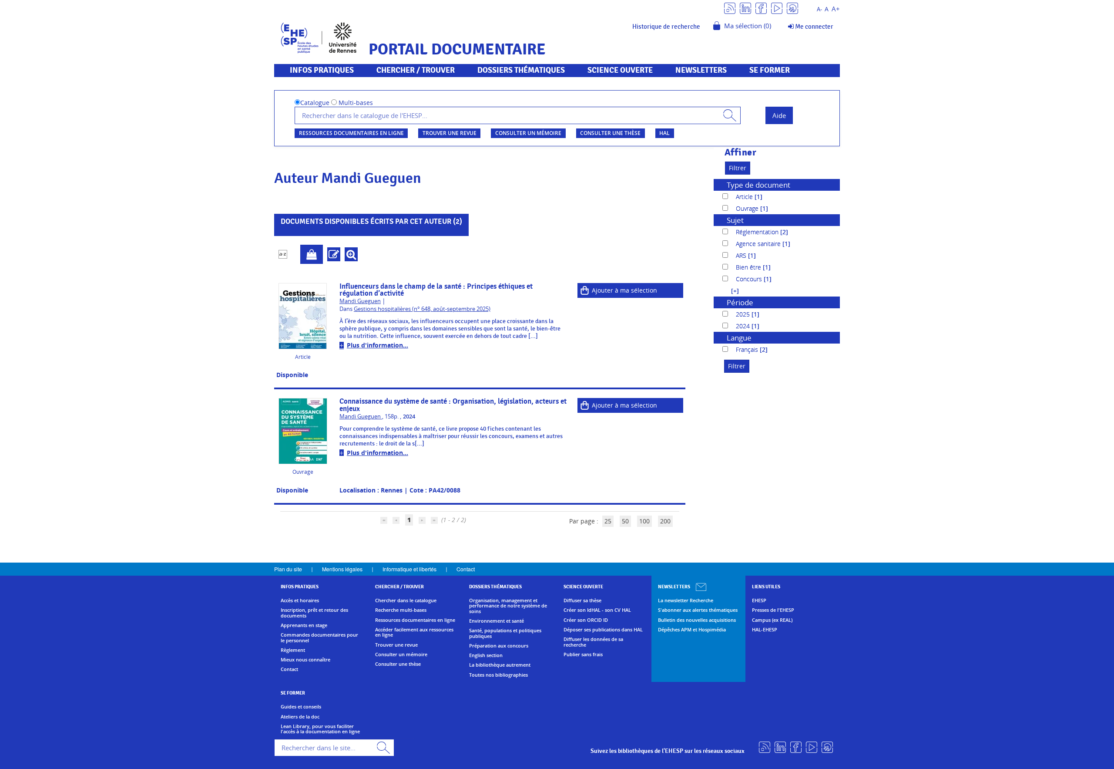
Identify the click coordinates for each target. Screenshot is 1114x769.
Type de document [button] (758, 185)
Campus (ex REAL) (772, 620)
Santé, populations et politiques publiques (505, 633)
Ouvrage (748, 208)
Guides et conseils (301, 706)
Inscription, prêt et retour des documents (314, 612)
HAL (664, 133)
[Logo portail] (318, 37)
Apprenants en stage (304, 625)
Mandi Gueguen (360, 301)
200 (665, 521)
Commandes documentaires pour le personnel (319, 637)
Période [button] (740, 302)
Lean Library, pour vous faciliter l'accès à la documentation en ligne (320, 729)
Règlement (293, 650)
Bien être (749, 267)
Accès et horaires (300, 600)
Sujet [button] (735, 220)
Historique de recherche (666, 26)
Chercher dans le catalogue (405, 600)
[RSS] (729, 7)
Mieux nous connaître (305, 659)
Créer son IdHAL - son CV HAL (597, 610)
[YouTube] (776, 7)
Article (745, 196)
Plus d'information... (377, 345)
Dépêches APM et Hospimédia (692, 629)
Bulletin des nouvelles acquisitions (697, 620)
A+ (836, 8)
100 (644, 521)
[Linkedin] (745, 7)
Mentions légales (342, 569)
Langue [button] (739, 338)
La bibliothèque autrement (499, 665)
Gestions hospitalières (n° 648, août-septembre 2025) (422, 309)
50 (625, 521)
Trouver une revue (449, 133)
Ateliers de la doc (300, 716)
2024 (744, 326)
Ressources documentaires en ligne (351, 133)
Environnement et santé (496, 621)
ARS (742, 255)
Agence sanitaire (759, 243)
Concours (750, 279)
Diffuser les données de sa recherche (593, 642)
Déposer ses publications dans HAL (603, 629)
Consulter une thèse (610, 133)
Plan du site (288, 569)
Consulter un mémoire (528, 133)
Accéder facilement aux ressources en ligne (414, 632)
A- (819, 9)
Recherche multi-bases (400, 610)
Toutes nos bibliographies (498, 675)
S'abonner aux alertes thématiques (698, 610)
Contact (465, 569)
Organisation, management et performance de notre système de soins (508, 606)
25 (607, 521)
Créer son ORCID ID (586, 620)
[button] (730, 291)
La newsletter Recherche (685, 600)
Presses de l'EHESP (773, 610)
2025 (744, 314)
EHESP (759, 600)
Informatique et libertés (409, 569)
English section (486, 655)
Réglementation (758, 232)
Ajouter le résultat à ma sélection (311, 254)
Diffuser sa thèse (582, 600)
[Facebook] (761, 7)
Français (748, 349)
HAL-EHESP (764, 629)
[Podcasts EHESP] (792, 7)
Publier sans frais (583, 654)
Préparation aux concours (498, 645)
